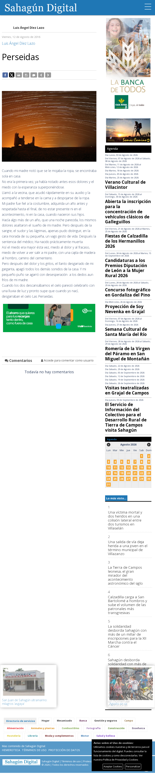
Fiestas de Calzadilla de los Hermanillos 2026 (126, 241)
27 (128, 479)
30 (148, 479)
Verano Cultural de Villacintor (125, 184)
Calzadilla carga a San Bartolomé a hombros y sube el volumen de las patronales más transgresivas (127, 605)
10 (108, 467)
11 (115, 467)
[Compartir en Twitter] (11, 74)
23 (148, 473)
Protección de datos (64, 750)
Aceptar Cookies (113, 766)
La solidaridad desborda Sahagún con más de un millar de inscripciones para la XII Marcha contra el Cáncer (127, 636)
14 (134, 467)
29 (141, 479)
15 (141, 467)
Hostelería (13, 735)
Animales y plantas (42, 728)
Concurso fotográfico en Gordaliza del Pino (127, 292)
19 (121, 473)
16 (148, 467)
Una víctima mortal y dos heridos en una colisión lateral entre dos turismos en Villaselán (125, 520)
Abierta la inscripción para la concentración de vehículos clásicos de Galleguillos (128, 211)
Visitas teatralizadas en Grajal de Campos (127, 390)
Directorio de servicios (20, 721)
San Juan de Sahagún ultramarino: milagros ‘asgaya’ (24, 702)
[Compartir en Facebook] (5, 74)
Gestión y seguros (105, 720)
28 (134, 479)
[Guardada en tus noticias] (26, 74)
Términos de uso (34, 750)
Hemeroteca (11, 750)
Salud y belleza (105, 735)
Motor (85, 735)
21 (134, 473)
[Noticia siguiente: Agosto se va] (48, 74)
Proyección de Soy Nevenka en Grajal (125, 308)
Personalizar (133, 766)
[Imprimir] (19, 74)
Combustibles (70, 728)
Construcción (116, 728)
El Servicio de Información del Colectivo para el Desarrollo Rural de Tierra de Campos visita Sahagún (125, 417)
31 (108, 484)
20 (128, 473)
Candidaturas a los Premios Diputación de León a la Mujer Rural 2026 (126, 268)
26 (121, 479)
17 (108, 473)
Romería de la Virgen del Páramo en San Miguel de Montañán (127, 354)
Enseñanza (138, 728)
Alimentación (15, 728)
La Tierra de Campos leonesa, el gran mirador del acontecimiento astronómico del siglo (125, 575)
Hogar (46, 720)
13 (128, 467)
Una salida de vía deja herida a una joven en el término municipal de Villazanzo (127, 548)
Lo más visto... (116, 498)
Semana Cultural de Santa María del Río (126, 331)
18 (115, 473)
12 (121, 467)
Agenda (112, 149)
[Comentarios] (33, 74)
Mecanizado (64, 720)
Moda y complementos (59, 735)
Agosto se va (118, 704)
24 (108, 479)
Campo (128, 720)
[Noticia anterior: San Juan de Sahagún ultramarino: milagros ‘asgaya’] (41, 74)
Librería (33, 735)
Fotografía (94, 728)
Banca (83, 720)
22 (141, 473)
